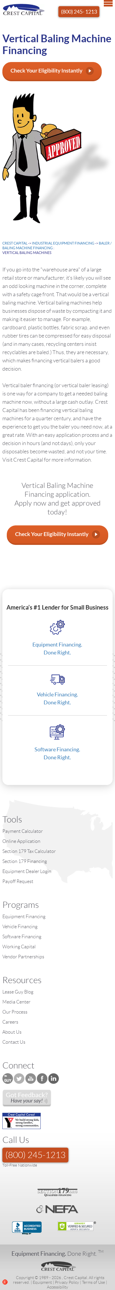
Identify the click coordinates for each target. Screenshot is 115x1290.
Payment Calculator (22, 831)
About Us (12, 1032)
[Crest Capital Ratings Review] (26, 1098)
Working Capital (19, 946)
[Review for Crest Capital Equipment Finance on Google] (5, 1281)
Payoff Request (17, 881)
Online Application (21, 841)
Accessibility (57, 1287)
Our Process (14, 1011)
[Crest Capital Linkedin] (53, 1078)
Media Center (16, 1001)
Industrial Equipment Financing (63, 243)
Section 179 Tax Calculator (29, 851)
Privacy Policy (67, 1282)
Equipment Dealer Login (26, 871)
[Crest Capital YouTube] (30, 1078)
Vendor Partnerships (23, 956)
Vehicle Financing (19, 926)
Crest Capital (14, 243)
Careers (10, 1021)
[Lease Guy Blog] (7, 1078)
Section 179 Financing (24, 861)
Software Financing (21, 936)
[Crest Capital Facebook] (42, 1078)
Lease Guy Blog (17, 991)
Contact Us (13, 1042)
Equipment (42, 1282)
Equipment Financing (23, 916)
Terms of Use (93, 1282)
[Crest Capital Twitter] (19, 1078)
